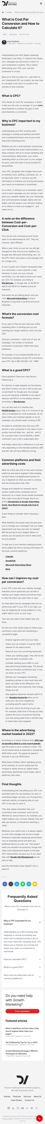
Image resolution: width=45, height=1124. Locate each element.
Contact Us (29, 1100)
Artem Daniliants (13, 41)
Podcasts (17, 1096)
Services (27, 1096)
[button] (5, 884)
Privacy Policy (7, 1119)
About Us (37, 1096)
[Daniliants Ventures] (9, 3)
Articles (7, 1096)
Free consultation (22, 1011)
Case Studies (16, 1100)
